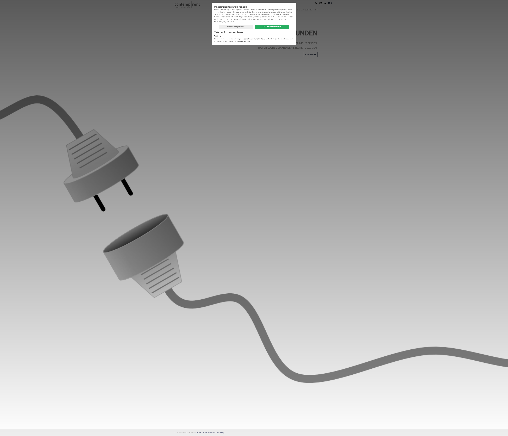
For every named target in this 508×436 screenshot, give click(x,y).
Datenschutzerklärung (242, 41)
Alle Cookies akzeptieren (271, 27)
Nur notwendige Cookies (236, 27)
